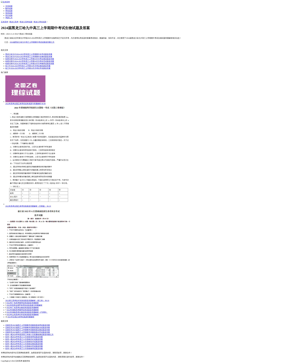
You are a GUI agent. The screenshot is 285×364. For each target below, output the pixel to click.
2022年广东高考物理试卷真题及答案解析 (23, 303)
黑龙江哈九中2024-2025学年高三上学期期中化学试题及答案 (28, 54)
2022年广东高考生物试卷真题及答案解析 (23, 308)
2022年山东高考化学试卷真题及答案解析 (23, 315)
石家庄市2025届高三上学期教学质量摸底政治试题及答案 (27, 327)
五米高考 (4, 22)
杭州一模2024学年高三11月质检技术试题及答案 (24, 341)
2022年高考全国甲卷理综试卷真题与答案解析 (24, 305)
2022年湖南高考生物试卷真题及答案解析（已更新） (27, 312)
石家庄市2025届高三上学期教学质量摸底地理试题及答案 (27, 325)
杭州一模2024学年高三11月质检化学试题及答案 (24, 346)
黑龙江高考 (13, 22)
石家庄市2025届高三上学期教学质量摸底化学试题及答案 (27, 332)
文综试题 (8, 6)
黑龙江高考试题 (26, 22)
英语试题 (8, 13)
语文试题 (8, 15)
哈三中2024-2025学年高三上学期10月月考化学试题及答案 (27, 68)
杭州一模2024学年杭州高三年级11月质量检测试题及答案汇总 (29, 334)
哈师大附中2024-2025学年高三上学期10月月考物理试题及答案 (29, 64)
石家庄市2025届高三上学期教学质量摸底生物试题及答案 (27, 330)
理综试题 (8, 11)
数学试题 (8, 8)
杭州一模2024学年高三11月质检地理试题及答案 (24, 337)
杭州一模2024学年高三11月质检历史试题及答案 (24, 339)
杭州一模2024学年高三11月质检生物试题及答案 (24, 344)
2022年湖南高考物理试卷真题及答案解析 (23, 310)
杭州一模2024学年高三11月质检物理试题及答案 (24, 349)
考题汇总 (8, 18)
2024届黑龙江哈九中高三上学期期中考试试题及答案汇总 (32, 42)
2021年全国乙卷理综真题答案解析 (21, 317)
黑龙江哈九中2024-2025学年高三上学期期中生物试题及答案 (28, 56)
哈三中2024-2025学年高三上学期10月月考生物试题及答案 (27, 66)
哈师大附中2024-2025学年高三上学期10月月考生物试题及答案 (29, 59)
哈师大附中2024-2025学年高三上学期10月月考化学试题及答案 (29, 61)
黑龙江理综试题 (40, 22)
